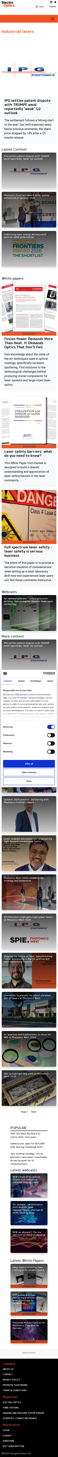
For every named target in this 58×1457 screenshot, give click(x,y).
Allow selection (29, 772)
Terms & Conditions (14, 1390)
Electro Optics (12, 1402)
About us (8, 1369)
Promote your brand (15, 1385)
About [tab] (50, 681)
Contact (8, 1374)
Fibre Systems (11, 1407)
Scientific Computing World (20, 1418)
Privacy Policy (11, 1379)
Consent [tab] (8, 681)
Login (6, 1430)
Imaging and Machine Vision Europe (23, 1413)
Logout (7, 1435)
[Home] (14, 4)
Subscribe (8, 1440)
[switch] (51, 735)
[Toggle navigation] (52, 19)
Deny (29, 781)
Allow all (29, 764)
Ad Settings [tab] (35, 681)
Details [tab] (21, 681)
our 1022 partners (20, 694)
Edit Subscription (13, 1446)
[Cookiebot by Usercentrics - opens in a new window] (43, 673)
